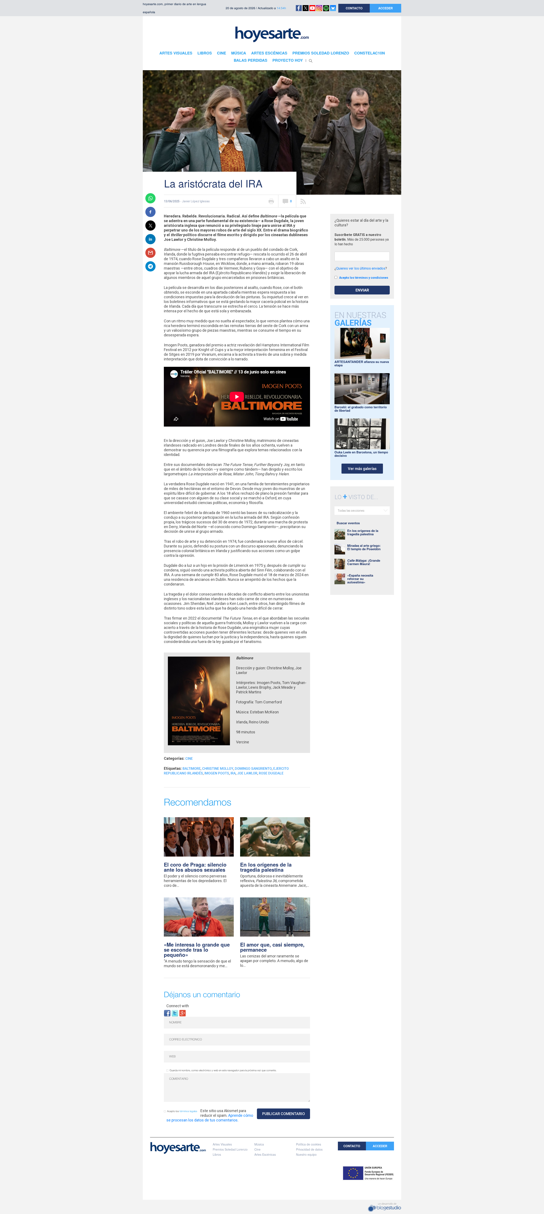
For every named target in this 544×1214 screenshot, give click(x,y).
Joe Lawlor (247, 773)
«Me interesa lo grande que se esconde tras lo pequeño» (197, 949)
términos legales (188, 1111)
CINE (221, 53)
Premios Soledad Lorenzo (230, 1149)
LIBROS (204, 53)
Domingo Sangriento (253, 769)
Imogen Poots (216, 773)
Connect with (177, 1006)
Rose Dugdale (271, 773)
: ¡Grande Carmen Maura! (363, 562)
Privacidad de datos (309, 1149)
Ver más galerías (362, 468)
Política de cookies (308, 1144)
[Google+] (182, 1012)
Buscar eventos (348, 523)
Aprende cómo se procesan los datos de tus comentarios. (209, 1117)
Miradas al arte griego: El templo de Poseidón (364, 547)
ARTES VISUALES (175, 53)
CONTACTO (354, 8)
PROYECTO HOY (287, 60)
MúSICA (238, 53)
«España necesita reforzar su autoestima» (360, 579)
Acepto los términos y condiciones (363, 277)
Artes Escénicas (265, 1154)
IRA (233, 773)
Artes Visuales (222, 1144)
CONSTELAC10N (369, 53)
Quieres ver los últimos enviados (360, 268)
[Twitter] (174, 1012)
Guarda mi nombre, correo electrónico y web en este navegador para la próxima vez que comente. (223, 1070)
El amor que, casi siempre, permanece (272, 947)
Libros (217, 1154)
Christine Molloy (217, 769)
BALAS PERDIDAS (250, 60)
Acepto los (182, 1111)
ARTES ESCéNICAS (269, 53)
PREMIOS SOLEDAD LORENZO (320, 53)
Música (259, 1144)
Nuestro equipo (306, 1154)
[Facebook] (167, 1012)
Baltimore (192, 769)
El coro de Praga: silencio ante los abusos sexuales (195, 867)
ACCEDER (385, 8)
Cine (189, 759)
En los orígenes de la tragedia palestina (266, 867)
